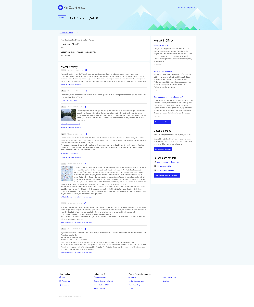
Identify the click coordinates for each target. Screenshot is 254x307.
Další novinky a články (162, 122)
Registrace (191, 7)
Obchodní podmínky (170, 277)
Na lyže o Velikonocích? (163, 71)
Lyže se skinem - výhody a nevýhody (170, 162)
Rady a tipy (66, 281)
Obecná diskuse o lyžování (103, 281)
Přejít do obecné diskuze (163, 149)
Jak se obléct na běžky (165, 170)
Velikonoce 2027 (100, 288)
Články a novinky (100, 277)
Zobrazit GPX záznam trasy (69, 153)
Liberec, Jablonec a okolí (69, 100)
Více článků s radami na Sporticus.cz (167, 175)
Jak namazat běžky (164, 166)
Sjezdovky (65, 285)
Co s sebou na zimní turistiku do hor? (168, 97)
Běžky (64, 277)
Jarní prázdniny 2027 (162, 45)
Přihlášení (181, 7)
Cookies (166, 281)
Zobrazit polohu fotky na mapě (70, 124)
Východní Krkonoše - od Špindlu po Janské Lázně (76, 197)
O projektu (132, 277)
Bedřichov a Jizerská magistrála (71, 84)
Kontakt (131, 288)
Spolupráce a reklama (136, 281)
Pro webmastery (134, 285)
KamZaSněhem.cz (71, 7)
